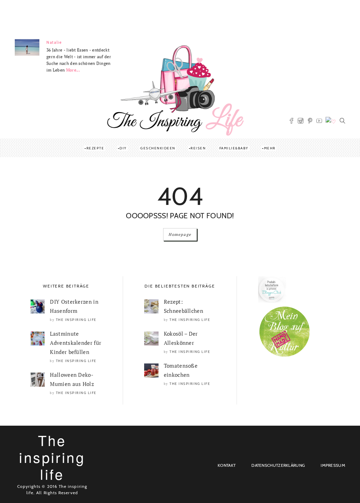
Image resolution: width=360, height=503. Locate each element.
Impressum (333, 465)
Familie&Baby (234, 148)
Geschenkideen (157, 148)
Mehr (270, 148)
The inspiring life (76, 319)
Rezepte (95, 148)
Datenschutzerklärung (278, 465)
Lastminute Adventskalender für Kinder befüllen (75, 342)
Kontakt (227, 465)
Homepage (180, 234)
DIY (123, 148)
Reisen (198, 148)
